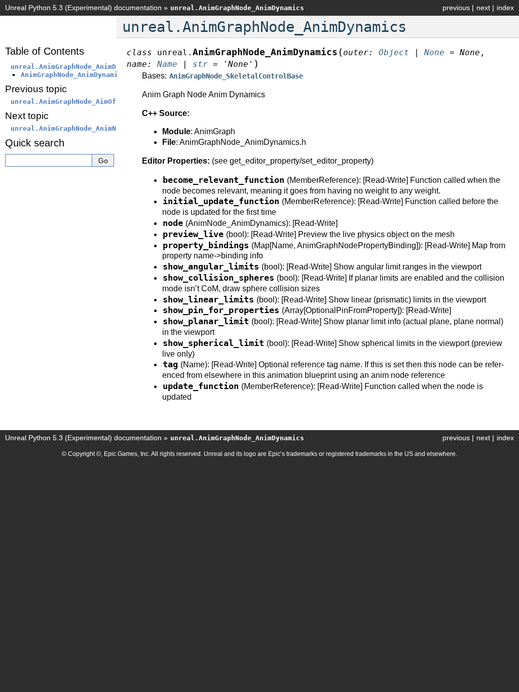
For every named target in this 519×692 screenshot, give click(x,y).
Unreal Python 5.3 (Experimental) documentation (83, 8)
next (483, 8)
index (505, 8)
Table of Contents (44, 51)
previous (456, 8)
